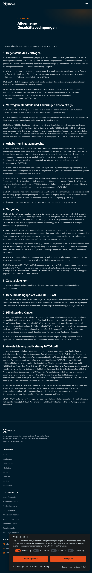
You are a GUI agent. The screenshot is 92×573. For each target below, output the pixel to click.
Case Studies (8, 463)
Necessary (26, 550)
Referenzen (7, 486)
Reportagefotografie (11, 532)
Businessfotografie (10, 502)
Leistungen (7, 459)
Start (5, 455)
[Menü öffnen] (87, 4)
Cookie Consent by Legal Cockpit (74, 567)
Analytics (62, 550)
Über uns (6, 477)
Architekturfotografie (11, 515)
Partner (6, 472)
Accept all (68, 558)
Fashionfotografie (10, 524)
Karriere (6, 481)
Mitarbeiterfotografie (11, 519)
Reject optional (30, 558)
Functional (44, 550)
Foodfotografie (9, 510)
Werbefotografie (9, 497)
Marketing (79, 550)
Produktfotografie (10, 506)
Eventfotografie (9, 528)
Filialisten (7, 468)
